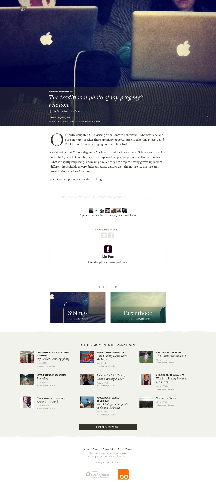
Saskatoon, (72, 111)
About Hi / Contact (92, 449)
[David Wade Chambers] (113, 210)
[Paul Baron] (102, 210)
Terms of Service (125, 449)
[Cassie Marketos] (108, 210)
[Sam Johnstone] (124, 210)
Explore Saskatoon (108, 427)
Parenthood (66, 91)
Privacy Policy (109, 449)
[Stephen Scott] (97, 210)
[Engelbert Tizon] (91, 210)
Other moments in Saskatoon (108, 344)
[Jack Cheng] (119, 210)
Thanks (148, 197)
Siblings (53, 91)
